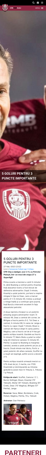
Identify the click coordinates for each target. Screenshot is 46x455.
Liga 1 (25, 269)
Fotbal (20, 269)
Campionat (13, 269)
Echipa (31, 269)
